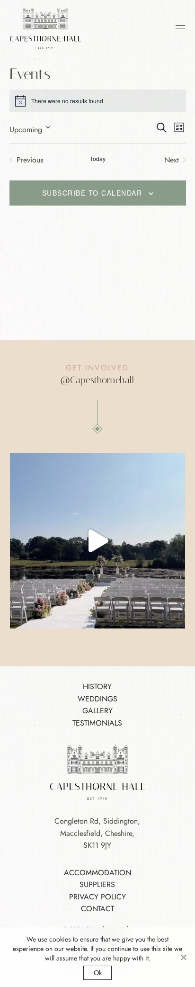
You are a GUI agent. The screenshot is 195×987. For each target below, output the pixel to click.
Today (98, 158)
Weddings (97, 698)
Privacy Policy (97, 896)
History (97, 686)
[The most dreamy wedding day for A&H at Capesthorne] (98, 540)
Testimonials (97, 723)
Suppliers (97, 884)
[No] (183, 957)
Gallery (97, 710)
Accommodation (97, 872)
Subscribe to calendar (92, 192)
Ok (98, 973)
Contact (97, 908)
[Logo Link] (45, 27)
